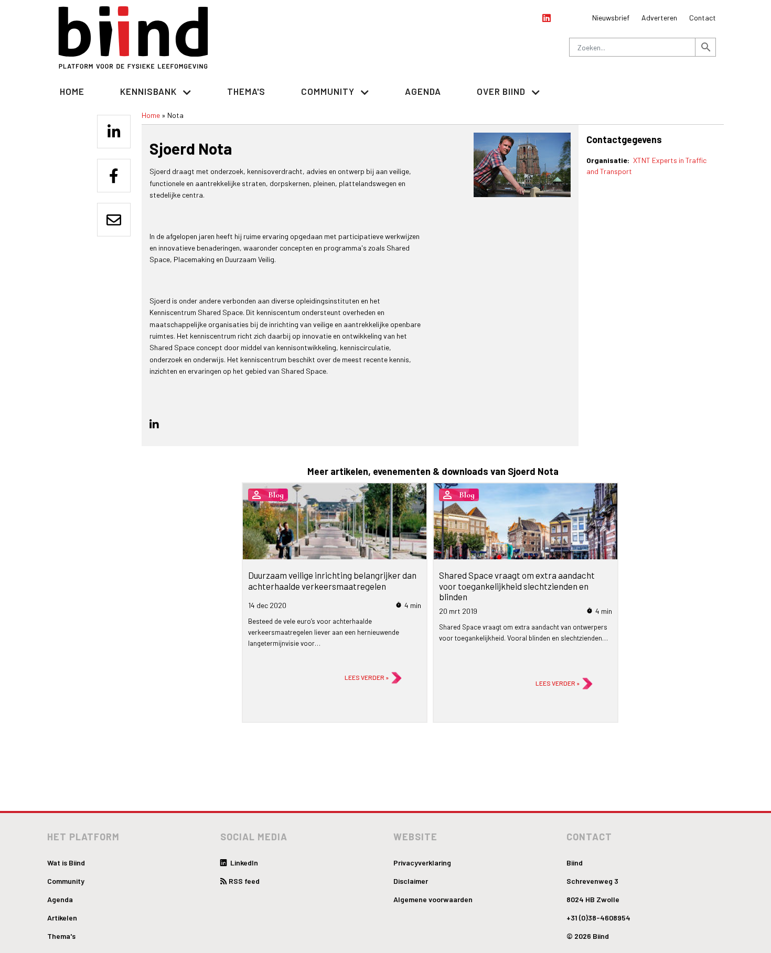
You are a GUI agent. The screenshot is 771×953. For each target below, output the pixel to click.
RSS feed (244, 880)
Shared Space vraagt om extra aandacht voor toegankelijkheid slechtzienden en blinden (517, 586)
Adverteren (659, 17)
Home (72, 91)
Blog (276, 495)
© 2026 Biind (587, 936)
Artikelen (62, 917)
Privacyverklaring (422, 862)
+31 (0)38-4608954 (598, 917)
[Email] (114, 219)
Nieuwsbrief (610, 17)
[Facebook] (114, 175)
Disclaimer (410, 880)
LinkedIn (243, 862)
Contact (702, 17)
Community (65, 880)
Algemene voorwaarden (433, 899)
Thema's (246, 91)
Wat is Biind (66, 862)
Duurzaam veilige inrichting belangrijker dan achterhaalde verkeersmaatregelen (332, 580)
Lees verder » (367, 677)
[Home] (133, 37)
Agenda (423, 91)
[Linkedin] (114, 131)
